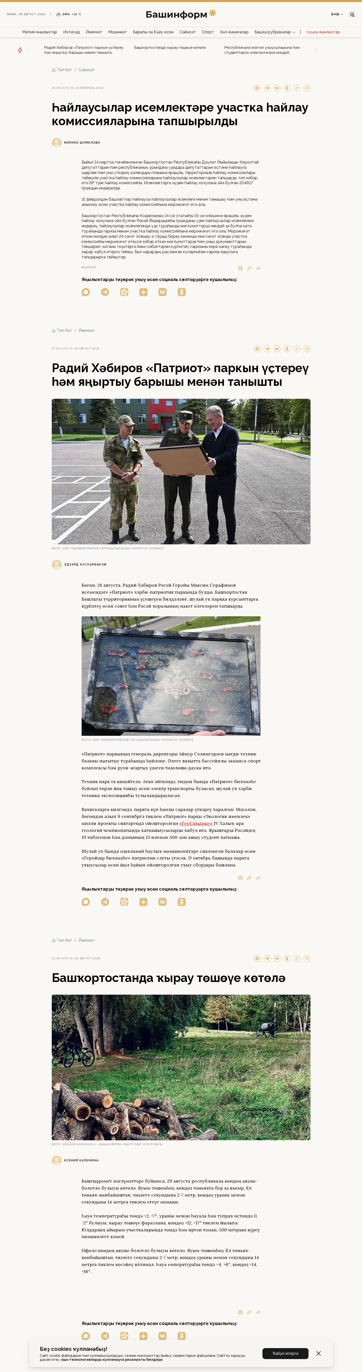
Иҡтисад (71, 32)
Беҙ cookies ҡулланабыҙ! (73, 1349)
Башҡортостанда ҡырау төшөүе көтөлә (170, 47)
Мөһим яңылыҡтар (39, 32)
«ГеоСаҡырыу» (196, 823)
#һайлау (89, 267)
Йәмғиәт (94, 32)
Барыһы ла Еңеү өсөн (153, 32)
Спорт (208, 32)
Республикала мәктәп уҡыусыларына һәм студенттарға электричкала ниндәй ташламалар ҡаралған (262, 50)
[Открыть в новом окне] (86, 292)
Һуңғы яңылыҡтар (323, 32)
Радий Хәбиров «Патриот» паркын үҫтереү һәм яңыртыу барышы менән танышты (83, 50)
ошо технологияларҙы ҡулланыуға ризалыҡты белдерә (111, 1360)
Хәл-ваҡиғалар (234, 32)
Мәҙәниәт (117, 32)
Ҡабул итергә (285, 1353)
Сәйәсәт (188, 32)
